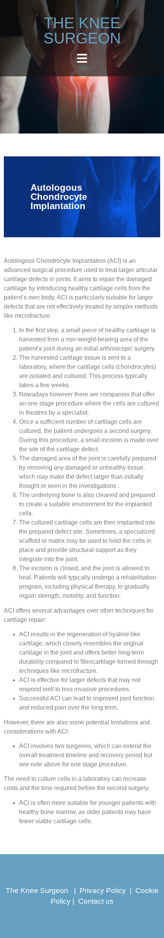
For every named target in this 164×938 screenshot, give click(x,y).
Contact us (96, 901)
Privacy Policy (103, 891)
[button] (82, 58)
